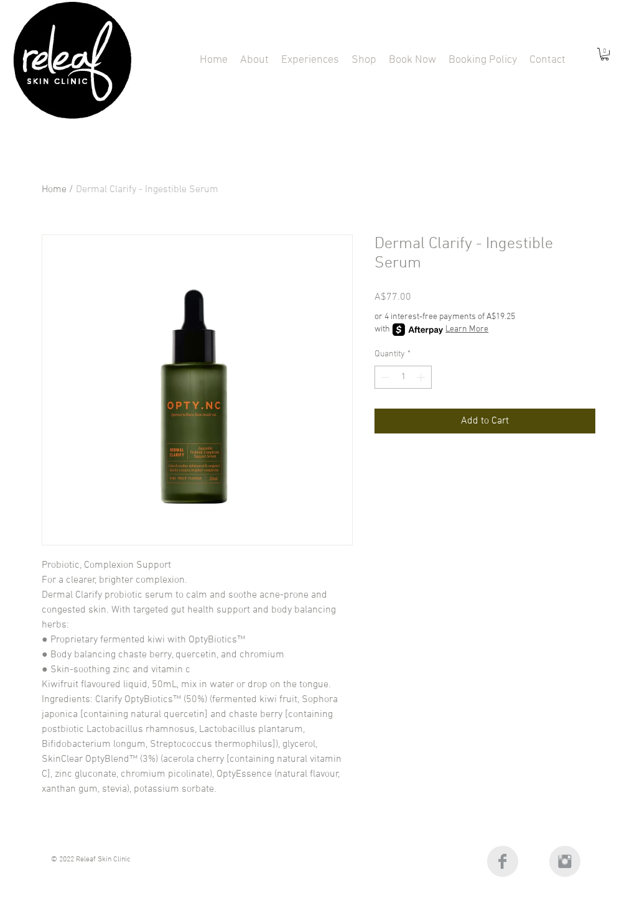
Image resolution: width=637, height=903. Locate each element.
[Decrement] (384, 377)
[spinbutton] (403, 377)
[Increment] (422, 377)
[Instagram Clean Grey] (564, 861)
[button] (310, 60)
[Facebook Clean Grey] (502, 861)
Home (54, 189)
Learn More (466, 329)
